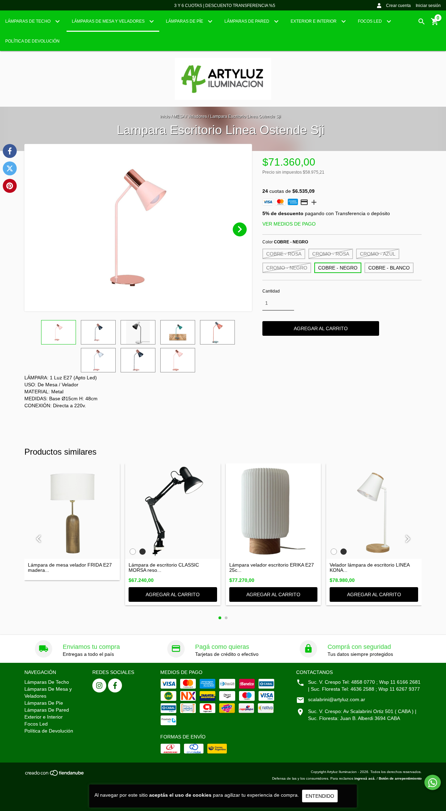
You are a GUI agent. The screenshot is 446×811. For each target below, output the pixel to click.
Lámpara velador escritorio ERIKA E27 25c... (271, 567)
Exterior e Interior (314, 21)
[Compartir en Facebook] (10, 151)
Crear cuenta (398, 5)
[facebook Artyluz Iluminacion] (115, 685)
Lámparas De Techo (28, 21)
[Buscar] (422, 22)
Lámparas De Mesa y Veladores (109, 21)
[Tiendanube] (54, 775)
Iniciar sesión (428, 5)
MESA (179, 116)
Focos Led (370, 21)
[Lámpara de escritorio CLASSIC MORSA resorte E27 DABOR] (173, 511)
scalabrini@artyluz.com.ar (336, 699)
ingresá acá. (365, 778)
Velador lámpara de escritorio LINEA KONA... (369, 567)
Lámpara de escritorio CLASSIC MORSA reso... (164, 567)
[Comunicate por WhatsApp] (432, 782)
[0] (435, 24)
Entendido (320, 796)
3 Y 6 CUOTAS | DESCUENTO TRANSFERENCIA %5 (224, 5)
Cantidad (271, 291)
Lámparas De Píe (185, 21)
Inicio (165, 116)
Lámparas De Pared (247, 21)
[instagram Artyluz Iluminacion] (99, 685)
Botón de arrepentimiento (400, 778)
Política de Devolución (32, 41)
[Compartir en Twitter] (10, 168)
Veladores (197, 116)
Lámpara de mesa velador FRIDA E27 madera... (70, 567)
